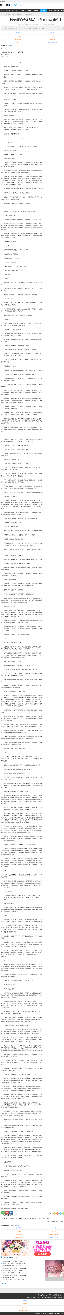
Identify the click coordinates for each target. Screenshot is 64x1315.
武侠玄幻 (36, 10)
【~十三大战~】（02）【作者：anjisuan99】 (14, 1263)
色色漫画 (18, 36)
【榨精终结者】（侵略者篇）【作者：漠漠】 (14, 1261)
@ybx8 (52, 24)
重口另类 (43, 10)
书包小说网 (18, 39)
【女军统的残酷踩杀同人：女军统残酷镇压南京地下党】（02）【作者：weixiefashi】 (27, 1218)
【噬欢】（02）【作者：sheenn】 (11, 1272)
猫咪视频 (18, 32)
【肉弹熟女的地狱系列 (8, 1277)
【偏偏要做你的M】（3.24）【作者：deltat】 (14, 1275)
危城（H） (18, 42)
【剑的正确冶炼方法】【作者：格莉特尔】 (23, 14)
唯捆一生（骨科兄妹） (25, 1310)
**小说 (50, 10)
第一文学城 (17, 24)
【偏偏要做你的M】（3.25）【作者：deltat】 (14, 1268)
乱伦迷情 (28, 10)
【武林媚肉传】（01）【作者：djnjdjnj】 (13, 1270)
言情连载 (56, 10)
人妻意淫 (21, 10)
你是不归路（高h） (19, 1238)
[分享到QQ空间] (54, 1213)
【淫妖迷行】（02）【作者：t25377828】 (13, 1279)
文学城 (8, 10)
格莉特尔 (11, 45)
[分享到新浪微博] (57, 1213)
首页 (2, 10)
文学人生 (14, 10)
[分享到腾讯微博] (60, 1213)
